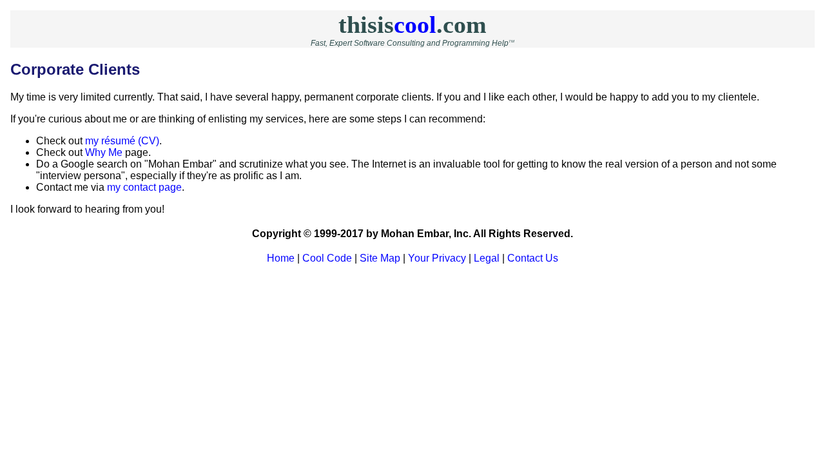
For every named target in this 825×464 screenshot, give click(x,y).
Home (281, 258)
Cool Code (327, 258)
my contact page (144, 187)
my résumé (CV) (122, 140)
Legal (487, 258)
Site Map (380, 258)
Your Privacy (437, 258)
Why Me (103, 152)
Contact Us (532, 258)
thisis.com (412, 24)
